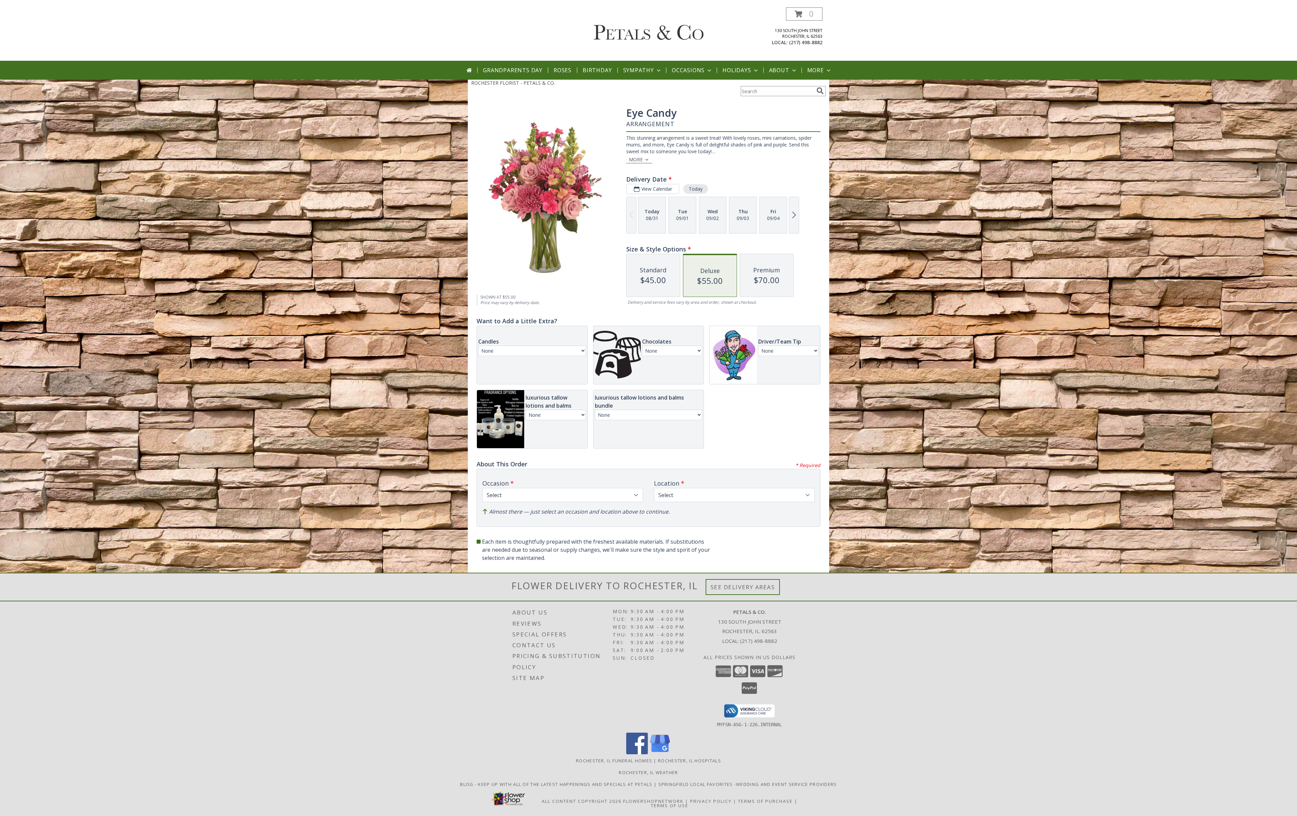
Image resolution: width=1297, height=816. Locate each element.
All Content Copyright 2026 (581, 801)
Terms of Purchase (765, 801)
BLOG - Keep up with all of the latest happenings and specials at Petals (557, 784)
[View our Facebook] (637, 752)
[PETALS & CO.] (648, 28)
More (815, 70)
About (779, 70)
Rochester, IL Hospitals (689, 761)
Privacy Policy (711, 801)
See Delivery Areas (743, 587)
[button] (804, 14)
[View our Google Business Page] (660, 752)
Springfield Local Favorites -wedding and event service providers (747, 784)
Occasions (688, 70)
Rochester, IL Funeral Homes (614, 761)
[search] (820, 90)
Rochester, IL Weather (648, 772)
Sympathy (638, 70)
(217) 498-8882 (805, 42)
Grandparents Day (512, 70)
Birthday (597, 70)
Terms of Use (669, 806)
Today (696, 189)
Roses (562, 70)
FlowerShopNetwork (653, 801)
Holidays (736, 70)
